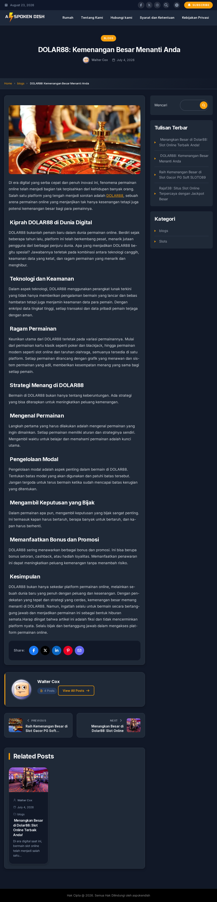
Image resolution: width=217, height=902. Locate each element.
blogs (108, 38)
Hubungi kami (121, 18)
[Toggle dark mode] (177, 5)
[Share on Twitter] (45, 650)
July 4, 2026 (126, 60)
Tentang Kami (92, 18)
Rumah (68, 18)
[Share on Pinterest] (68, 650)
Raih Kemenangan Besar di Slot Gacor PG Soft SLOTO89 (182, 175)
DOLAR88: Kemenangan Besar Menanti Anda (184, 158)
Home (8, 83)
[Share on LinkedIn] (56, 650)
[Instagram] (157, 5)
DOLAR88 (114, 195)
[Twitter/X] (149, 5)
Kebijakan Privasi (195, 18)
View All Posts (73, 690)
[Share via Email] (79, 650)
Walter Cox (100, 60)
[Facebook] (141, 5)
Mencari (160, 105)
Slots (163, 241)
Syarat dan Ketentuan (157, 18)
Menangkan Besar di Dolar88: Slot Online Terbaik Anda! (183, 142)
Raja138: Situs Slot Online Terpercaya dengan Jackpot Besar (181, 193)
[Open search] (166, 5)
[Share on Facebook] (33, 650)
